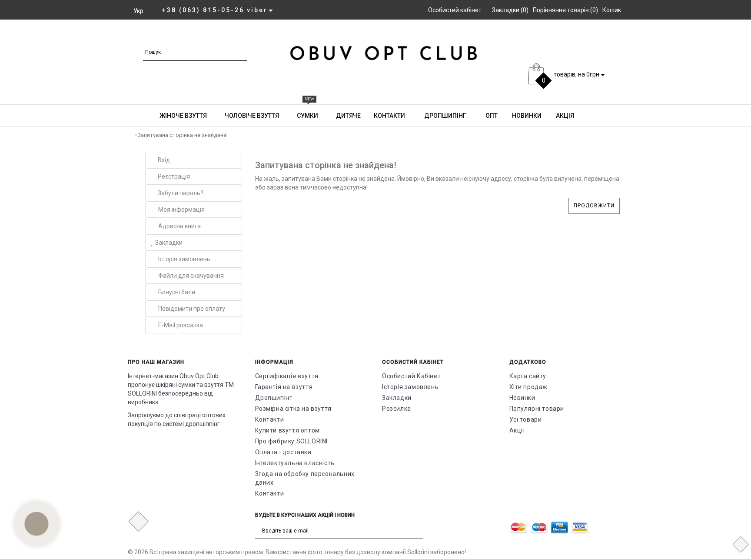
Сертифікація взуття (287, 376)
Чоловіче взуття (622, 35)
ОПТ (491, 115)
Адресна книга (179, 226)
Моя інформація (181, 209)
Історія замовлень (184, 259)
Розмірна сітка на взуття (293, 408)
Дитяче (718, 35)
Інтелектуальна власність (295, 462)
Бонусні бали (176, 292)
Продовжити (594, 206)
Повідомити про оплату (191, 308)
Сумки (677, 31)
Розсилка (396, 408)
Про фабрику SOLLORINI (291, 441)
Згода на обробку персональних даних (305, 478)
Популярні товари (537, 408)
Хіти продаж (528, 386)
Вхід (164, 159)
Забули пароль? (180, 193)
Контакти (389, 115)
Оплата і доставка (283, 452)
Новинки (526, 115)
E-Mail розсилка (180, 325)
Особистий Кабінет (411, 376)
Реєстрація (174, 176)
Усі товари (525, 419)
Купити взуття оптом (287, 430)
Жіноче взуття (553, 35)
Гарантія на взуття (284, 386)
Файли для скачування (191, 275)
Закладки (169, 242)
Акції (517, 430)
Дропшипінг (444, 115)
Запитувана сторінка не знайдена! (182, 135)
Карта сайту (528, 376)
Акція (564, 115)
